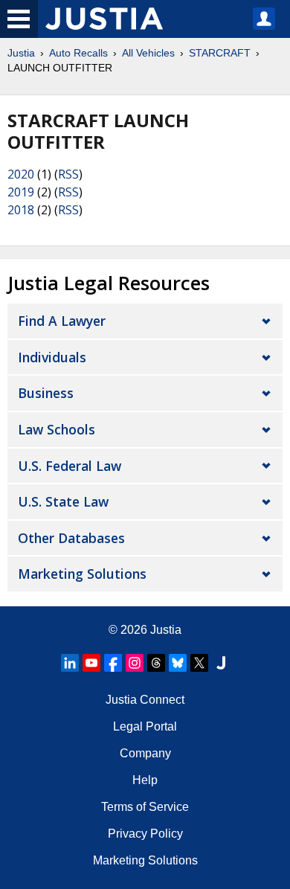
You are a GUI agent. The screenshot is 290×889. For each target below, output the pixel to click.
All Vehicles (148, 53)
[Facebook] (113, 663)
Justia (21, 53)
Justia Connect (145, 699)
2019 (20, 192)
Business (46, 393)
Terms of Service (145, 806)
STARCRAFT (220, 53)
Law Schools (56, 429)
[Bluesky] (178, 663)
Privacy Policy (145, 833)
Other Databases (71, 538)
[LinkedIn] (70, 663)
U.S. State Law (63, 501)
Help (145, 780)
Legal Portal (145, 726)
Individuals (52, 357)
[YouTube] (91, 663)
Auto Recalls (78, 53)
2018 (20, 210)
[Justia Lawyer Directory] (221, 663)
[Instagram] (135, 663)
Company (145, 753)
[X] (199, 663)
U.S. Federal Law (69, 466)
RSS (68, 174)
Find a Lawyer (62, 321)
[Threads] (156, 663)
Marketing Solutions (82, 573)
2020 (20, 174)
